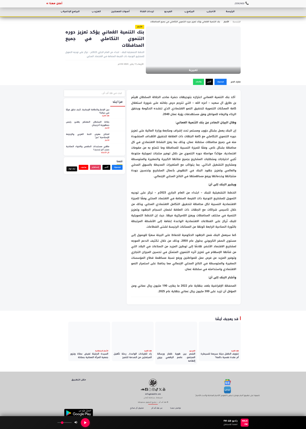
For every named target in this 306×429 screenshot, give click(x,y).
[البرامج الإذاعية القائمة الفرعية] (61, 12)
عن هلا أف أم (157, 408)
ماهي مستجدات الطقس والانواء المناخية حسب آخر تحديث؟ (87, 148)
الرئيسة (230, 12)
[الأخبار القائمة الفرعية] (207, 12)
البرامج (190, 12)
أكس (209, 81)
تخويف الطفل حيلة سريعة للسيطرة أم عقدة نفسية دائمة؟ (220, 355)
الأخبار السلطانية (101, 350)
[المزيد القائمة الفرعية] (92, 12)
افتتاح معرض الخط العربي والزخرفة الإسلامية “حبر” (87, 135)
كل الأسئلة (105, 152)
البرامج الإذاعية (71, 12)
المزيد (97, 12)
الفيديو (168, 12)
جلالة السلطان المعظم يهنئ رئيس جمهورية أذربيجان (87, 123)
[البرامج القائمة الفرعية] (185, 12)
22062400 (239, 4)
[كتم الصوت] (75, 422)
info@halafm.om (153, 394)
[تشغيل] (85, 422)
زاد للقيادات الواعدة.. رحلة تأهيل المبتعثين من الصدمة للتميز (133, 355)
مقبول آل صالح (137, 408)
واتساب (198, 81)
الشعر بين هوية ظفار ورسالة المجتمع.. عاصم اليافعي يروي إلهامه (176, 357)
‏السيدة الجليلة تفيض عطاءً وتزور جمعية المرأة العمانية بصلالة (89, 355)
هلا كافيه (105, 115)
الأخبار (212, 12)
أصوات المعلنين (120, 12)
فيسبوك (220, 81)
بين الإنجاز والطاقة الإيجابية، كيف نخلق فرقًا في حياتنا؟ (87, 111)
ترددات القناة (147, 12)
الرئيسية (237, 21)
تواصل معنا (175, 408)
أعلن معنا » (54, 3)
